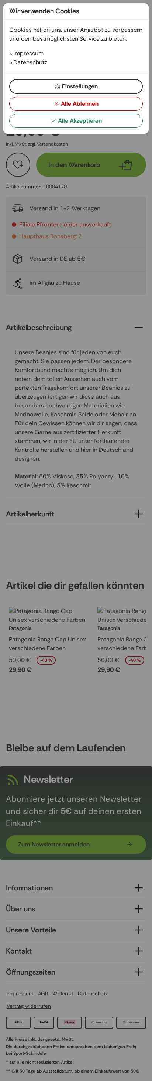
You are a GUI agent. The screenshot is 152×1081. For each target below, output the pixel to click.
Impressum (28, 53)
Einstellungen (80, 86)
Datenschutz (30, 62)
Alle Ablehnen (80, 104)
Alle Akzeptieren (80, 121)
